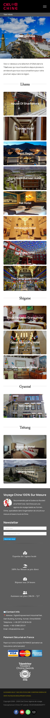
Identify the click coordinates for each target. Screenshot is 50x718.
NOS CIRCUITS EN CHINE (23, 692)
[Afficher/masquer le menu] (44, 7)
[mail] (34, 712)
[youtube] (22, 712)
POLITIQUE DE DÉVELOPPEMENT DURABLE (19, 696)
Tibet (5, 67)
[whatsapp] (28, 712)
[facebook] (16, 712)
